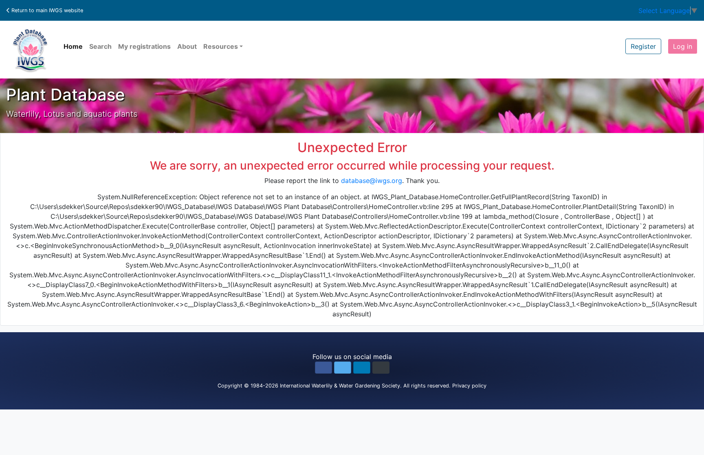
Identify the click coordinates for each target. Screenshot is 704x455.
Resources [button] (220, 46)
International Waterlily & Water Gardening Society (340, 386)
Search (100, 46)
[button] (323, 367)
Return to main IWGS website (46, 10)
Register (643, 46)
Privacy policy (469, 386)
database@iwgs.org (371, 180)
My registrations (144, 46)
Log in (682, 46)
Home (73, 46)
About (187, 46)
